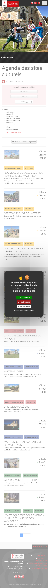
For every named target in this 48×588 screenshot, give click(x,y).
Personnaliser (24, 307)
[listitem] (32, 3)
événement (8, 57)
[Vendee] (10, 4)
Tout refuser (25, 302)
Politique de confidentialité (24, 311)
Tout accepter (25, 297)
